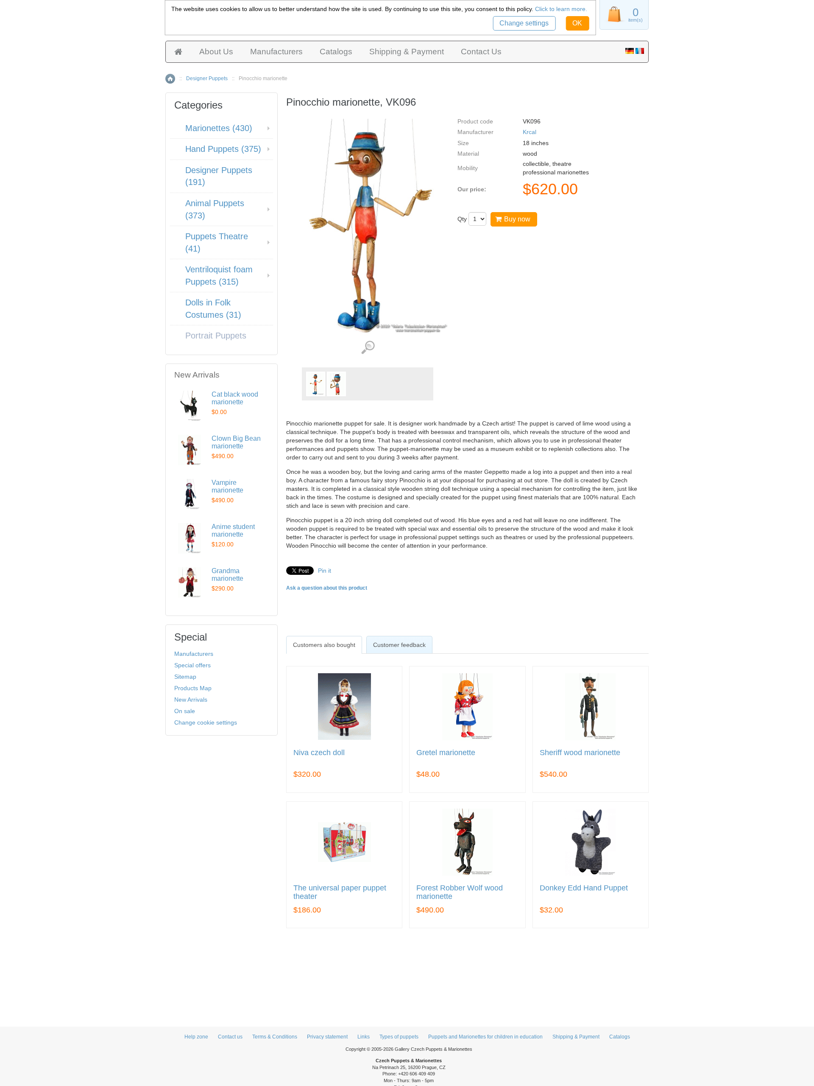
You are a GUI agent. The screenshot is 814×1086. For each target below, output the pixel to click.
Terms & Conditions (274, 1037)
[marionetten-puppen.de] (629, 51)
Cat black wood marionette (235, 398)
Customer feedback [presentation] (399, 644)
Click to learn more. (561, 9)
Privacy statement (327, 1037)
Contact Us (481, 51)
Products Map (193, 688)
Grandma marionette (227, 574)
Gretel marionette (445, 753)
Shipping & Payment (406, 51)
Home (170, 79)
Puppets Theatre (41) (216, 242)
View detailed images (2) (367, 347)
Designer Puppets (207, 78)
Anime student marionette (233, 530)
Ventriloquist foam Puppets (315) (219, 275)
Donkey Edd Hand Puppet (584, 888)
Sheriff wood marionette (580, 753)
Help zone (196, 1037)
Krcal (529, 132)
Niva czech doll (319, 753)
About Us (216, 51)
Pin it (324, 570)
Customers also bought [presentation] (324, 644)
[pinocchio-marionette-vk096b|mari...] (336, 384)
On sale (184, 711)
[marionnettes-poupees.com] (640, 51)
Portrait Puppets (215, 335)
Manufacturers (276, 51)
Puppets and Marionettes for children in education (485, 1037)
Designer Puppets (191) (218, 176)
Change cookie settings (205, 722)
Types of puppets (398, 1037)
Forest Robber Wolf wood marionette (459, 892)
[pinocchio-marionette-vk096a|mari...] (315, 384)
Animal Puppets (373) (214, 209)
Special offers (192, 665)
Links (363, 1037)
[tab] (324, 645)
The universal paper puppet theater (339, 892)
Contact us (230, 1037)
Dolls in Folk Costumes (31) (213, 308)
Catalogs (336, 51)
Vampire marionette (227, 486)
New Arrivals (190, 699)
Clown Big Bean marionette (236, 442)
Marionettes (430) (218, 128)
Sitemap (185, 676)
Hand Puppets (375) (223, 149)
